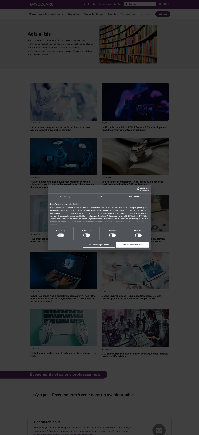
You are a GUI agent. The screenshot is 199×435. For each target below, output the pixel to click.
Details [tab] (99, 196)
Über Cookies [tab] (134, 196)
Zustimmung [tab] (65, 196)
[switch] (86, 235)
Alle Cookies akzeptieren (132, 245)
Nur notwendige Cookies (99, 245)
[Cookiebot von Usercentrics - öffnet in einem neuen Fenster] (139, 189)
